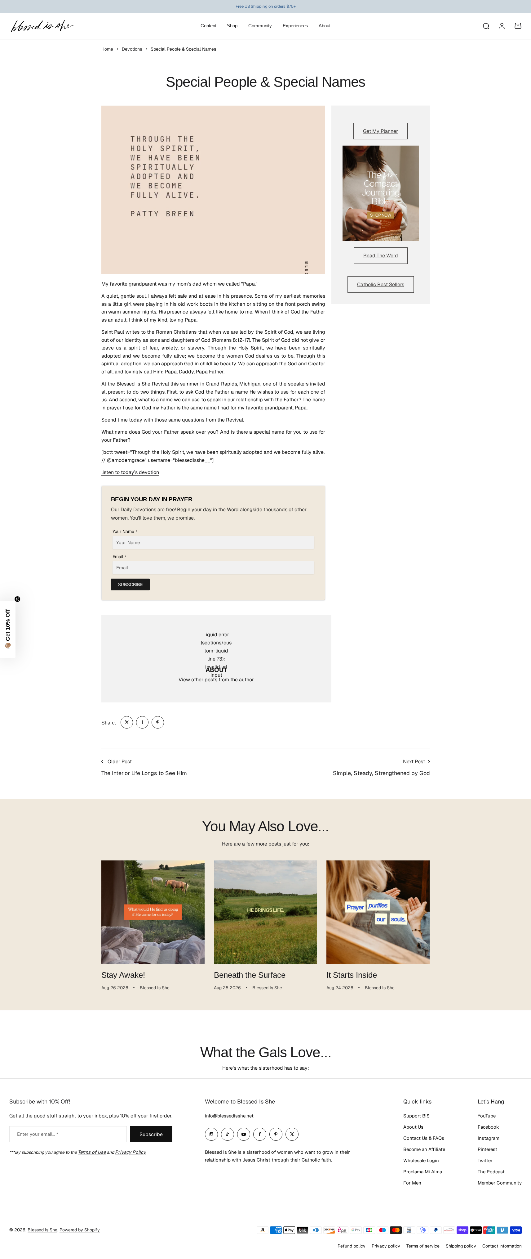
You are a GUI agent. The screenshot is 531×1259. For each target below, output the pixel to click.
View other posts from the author (216, 679)
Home (107, 49)
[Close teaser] (17, 599)
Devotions (132, 49)
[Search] (486, 26)
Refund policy (351, 1246)
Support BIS (416, 1116)
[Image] (381, 193)
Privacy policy (386, 1246)
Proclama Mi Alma (422, 1172)
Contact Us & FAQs (423, 1138)
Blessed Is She (42, 1230)
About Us (413, 1127)
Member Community (500, 1183)
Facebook (488, 1127)
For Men (412, 1183)
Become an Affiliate (424, 1149)
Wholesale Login (421, 1160)
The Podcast (491, 1172)
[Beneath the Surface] (265, 912)
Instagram (488, 1138)
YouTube (487, 1116)
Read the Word (380, 255)
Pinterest (487, 1149)
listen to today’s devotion (130, 472)
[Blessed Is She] (41, 26)
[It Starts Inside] (378, 912)
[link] (127, 722)
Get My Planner (380, 131)
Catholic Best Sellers (380, 284)
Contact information (502, 1246)
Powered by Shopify (80, 1230)
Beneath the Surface (249, 975)
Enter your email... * (37, 1134)
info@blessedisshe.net (229, 1116)
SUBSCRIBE (130, 584)
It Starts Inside (351, 975)
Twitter (485, 1160)
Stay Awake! (123, 975)
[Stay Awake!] (153, 912)
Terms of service (423, 1246)
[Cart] (518, 26)
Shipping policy (461, 1246)
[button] (7, 629)
